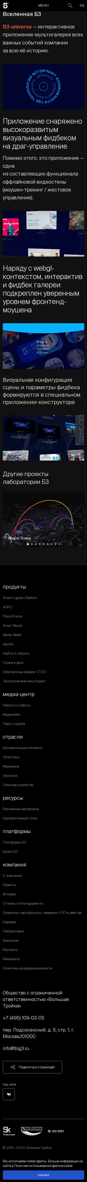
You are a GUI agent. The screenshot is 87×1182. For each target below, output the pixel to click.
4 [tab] (40, 544)
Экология (10, 776)
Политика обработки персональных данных (36, 1153)
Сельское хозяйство (18, 785)
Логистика (11, 757)
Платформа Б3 (14, 842)
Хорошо (43, 1174)
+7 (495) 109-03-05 (23, 1017)
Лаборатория (13, 931)
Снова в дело (13, 663)
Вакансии (11, 940)
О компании (12, 876)
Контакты (10, 950)
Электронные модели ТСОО (24, 672)
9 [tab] (59, 544)
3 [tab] (36, 544)
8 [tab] (55, 544)
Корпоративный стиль (20, 818)
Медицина (11, 766)
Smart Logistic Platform (20, 598)
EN (82, 5)
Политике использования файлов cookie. (43, 1166)
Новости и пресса (16, 705)
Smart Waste (12, 625)
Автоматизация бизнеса (22, 748)
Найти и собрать (16, 653)
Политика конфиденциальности (27, 968)
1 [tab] (28, 544)
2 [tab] (32, 544)
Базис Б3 (10, 851)
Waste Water (12, 635)
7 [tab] (51, 544)
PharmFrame (12, 616)
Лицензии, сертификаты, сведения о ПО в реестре (42, 913)
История (9, 894)
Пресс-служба (14, 724)
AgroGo (8, 644)
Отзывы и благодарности (23, 903)
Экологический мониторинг (24, 681)
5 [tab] (44, 544)
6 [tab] (47, 544)
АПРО (7, 607)
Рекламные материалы (21, 809)
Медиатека (11, 714)
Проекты (9, 885)
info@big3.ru (16, 1048)
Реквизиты (11, 959)
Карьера (9, 922)
